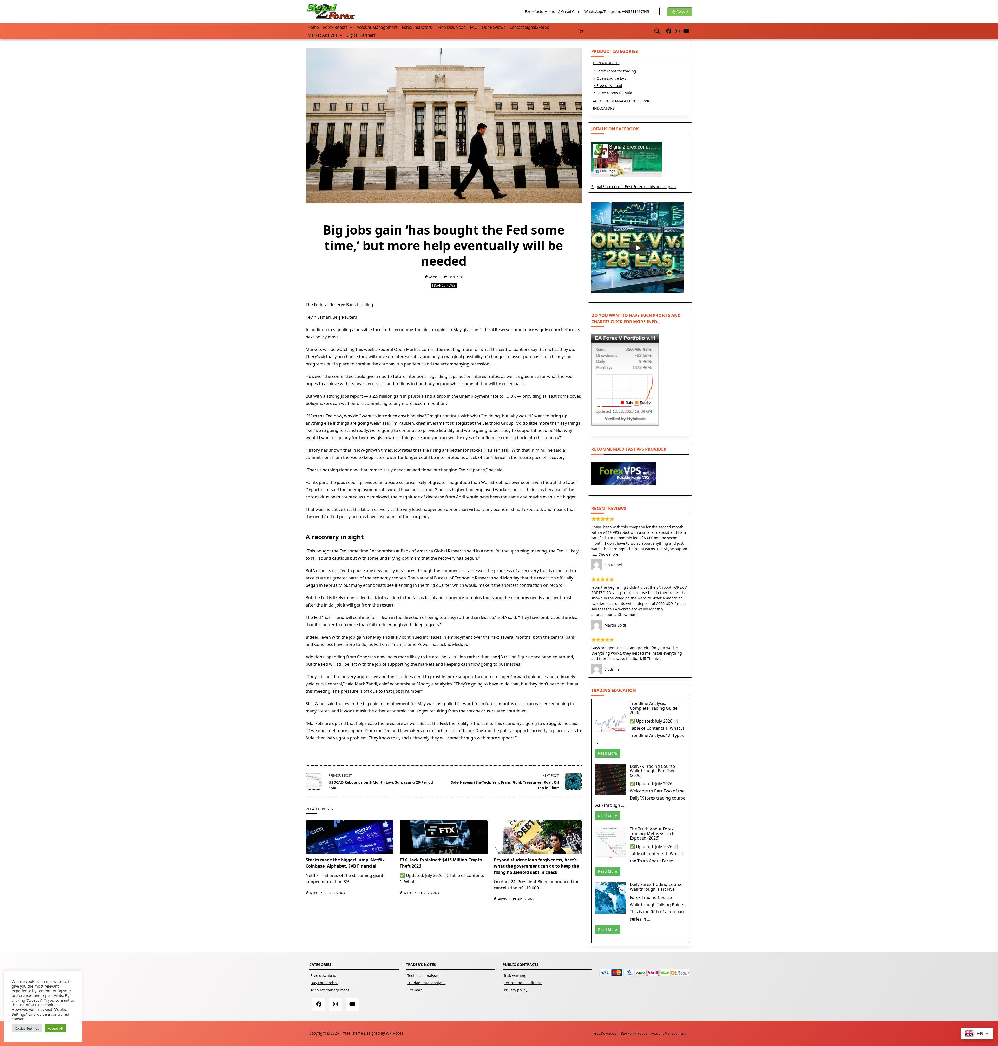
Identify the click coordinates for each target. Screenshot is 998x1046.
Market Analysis (322, 35)
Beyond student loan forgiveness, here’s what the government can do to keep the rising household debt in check (536, 866)
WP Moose (395, 1033)
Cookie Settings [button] (27, 1028)
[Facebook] (668, 31)
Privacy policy (515, 990)
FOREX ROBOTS (606, 62)
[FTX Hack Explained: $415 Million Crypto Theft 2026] (444, 837)
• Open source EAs (610, 78)
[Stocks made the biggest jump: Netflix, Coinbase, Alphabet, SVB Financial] (349, 837)
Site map (415, 990)
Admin (433, 277)
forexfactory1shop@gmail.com (552, 11)
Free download (323, 975)
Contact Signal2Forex (529, 27)
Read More (607, 753)
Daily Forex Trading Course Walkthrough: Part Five (656, 887)
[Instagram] (677, 31)
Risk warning (515, 975)
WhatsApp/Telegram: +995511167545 (616, 11)
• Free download (608, 85)
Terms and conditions (523, 982)
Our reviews (493, 27)
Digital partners (361, 35)
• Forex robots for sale (613, 92)
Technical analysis (423, 975)
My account (679, 11)
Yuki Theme (353, 1033)
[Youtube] (686, 31)
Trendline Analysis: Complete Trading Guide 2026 (654, 708)
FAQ (474, 27)
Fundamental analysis (426, 982)
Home (313, 27)
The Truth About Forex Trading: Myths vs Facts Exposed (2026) (652, 833)
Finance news (443, 285)
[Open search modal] (657, 31)
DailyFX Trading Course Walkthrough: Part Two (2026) (652, 770)
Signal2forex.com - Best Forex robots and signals (633, 186)
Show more (608, 554)
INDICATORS (604, 108)
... (351, 881)
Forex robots (335, 27)
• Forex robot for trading (615, 71)
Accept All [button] (55, 1028)
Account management (377, 27)
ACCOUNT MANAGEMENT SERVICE (623, 100)
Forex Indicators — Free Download (434, 27)
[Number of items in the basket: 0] (581, 31)
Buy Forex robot (324, 982)
